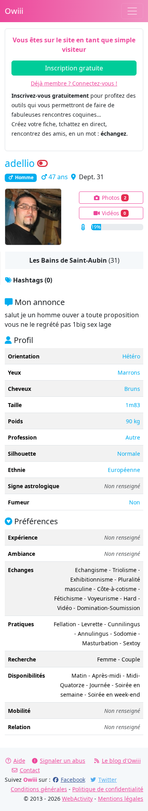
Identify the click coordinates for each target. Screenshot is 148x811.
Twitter (107, 779)
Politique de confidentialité (107, 789)
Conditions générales (39, 789)
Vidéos (113, 213)
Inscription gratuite (74, 68)
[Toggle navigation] (132, 11)
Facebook (73, 779)
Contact (30, 770)
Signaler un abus (62, 760)
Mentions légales (120, 798)
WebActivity (77, 798)
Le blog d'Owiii (121, 760)
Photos (113, 197)
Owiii (14, 11)
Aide (19, 760)
